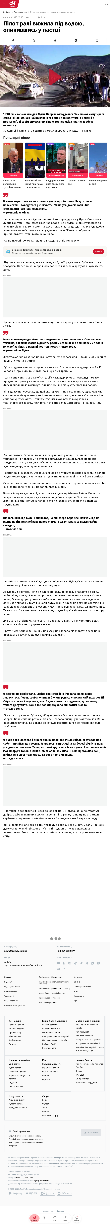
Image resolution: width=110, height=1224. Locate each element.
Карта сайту (79, 996)
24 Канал (7, 12)
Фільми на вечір (50, 1072)
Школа (79, 1071)
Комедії (45, 1075)
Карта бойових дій (51, 1029)
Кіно (44, 1060)
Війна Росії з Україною (54, 1021)
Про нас (7, 977)
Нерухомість (16, 1096)
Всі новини (15, 1021)
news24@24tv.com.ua (15, 951)
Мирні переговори (51, 1032)
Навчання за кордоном (86, 1083)
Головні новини (16, 1025)
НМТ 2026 (80, 1075)
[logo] (12, 4)
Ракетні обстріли (50, 1025)
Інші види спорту (50, 1115)
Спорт (45, 1096)
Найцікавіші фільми (51, 1064)
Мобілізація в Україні (88, 1021)
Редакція (8, 982)
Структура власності (83, 987)
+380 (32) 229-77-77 (24, 1178)
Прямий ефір (15, 1032)
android (15, 1193)
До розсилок (91, 1133)
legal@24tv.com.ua (41, 1181)
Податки (13, 1083)
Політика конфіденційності (51, 977)
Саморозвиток (82, 1079)
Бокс (44, 1100)
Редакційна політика (13, 987)
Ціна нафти (14, 1064)
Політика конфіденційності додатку (54, 988)
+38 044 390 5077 (66, 951)
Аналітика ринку (16, 1100)
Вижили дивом (20, 12)
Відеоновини (15, 1036)
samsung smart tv (64, 1193)
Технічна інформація (48, 1003)
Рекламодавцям (11, 1001)
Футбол (45, 1104)
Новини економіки (19, 1060)
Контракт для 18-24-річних (88, 1040)
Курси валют (15, 1068)
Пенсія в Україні (16, 1086)
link (58, 963)
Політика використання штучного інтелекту (54, 983)
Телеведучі (9, 996)
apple (31, 1193)
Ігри (75, 1001)
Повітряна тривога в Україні (55, 1036)
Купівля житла (15, 1104)
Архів (76, 991)
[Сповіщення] (106, 4)
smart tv (47, 1193)
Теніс (44, 1107)
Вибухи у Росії (48, 1044)
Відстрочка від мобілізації (88, 1043)
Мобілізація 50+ (83, 1032)
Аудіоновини (15, 1040)
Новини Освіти (84, 1060)
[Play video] (55, 77)
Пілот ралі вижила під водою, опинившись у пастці (53, 12)
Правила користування (14, 1006)
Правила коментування (49, 998)
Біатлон (46, 1111)
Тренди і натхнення (18, 1107)
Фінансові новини (17, 1072)
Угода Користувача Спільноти (52, 993)
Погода (12, 1044)
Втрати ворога (49, 1048)
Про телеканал (10, 991)
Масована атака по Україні (54, 1040)
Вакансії (77, 982)
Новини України (16, 1029)
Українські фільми (50, 1068)
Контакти (78, 977)
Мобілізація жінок (84, 1036)
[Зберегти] (97, 40)
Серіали (46, 1079)
